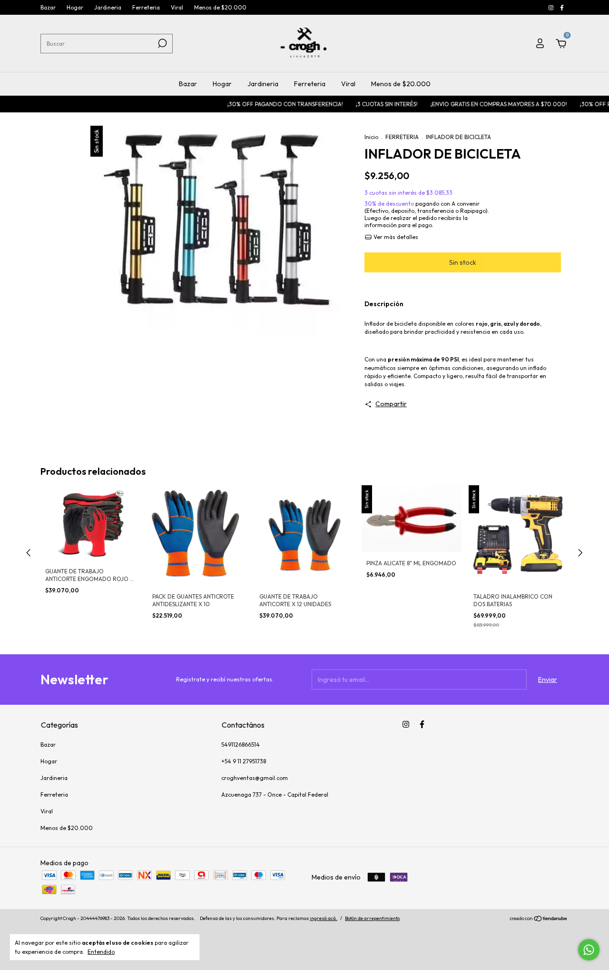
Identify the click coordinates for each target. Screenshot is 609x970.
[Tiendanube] (539, 919)
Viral (177, 7)
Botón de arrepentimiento (372, 918)
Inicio (371, 136)
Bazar (48, 7)
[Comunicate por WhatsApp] (588, 949)
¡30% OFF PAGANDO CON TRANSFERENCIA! (269, 104)
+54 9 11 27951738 (243, 761)
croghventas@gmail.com (254, 777)
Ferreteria (146, 7)
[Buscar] (161, 43)
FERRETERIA (402, 136)
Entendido (101, 951)
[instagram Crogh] (551, 7)
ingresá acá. (323, 918)
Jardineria (107, 7)
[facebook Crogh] (562, 7)
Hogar (75, 7)
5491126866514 (240, 744)
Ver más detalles (395, 236)
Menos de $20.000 (220, 7)
